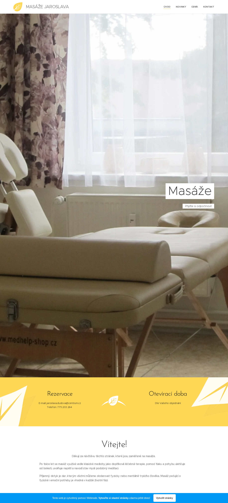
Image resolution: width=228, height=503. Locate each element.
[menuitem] (168, 7)
